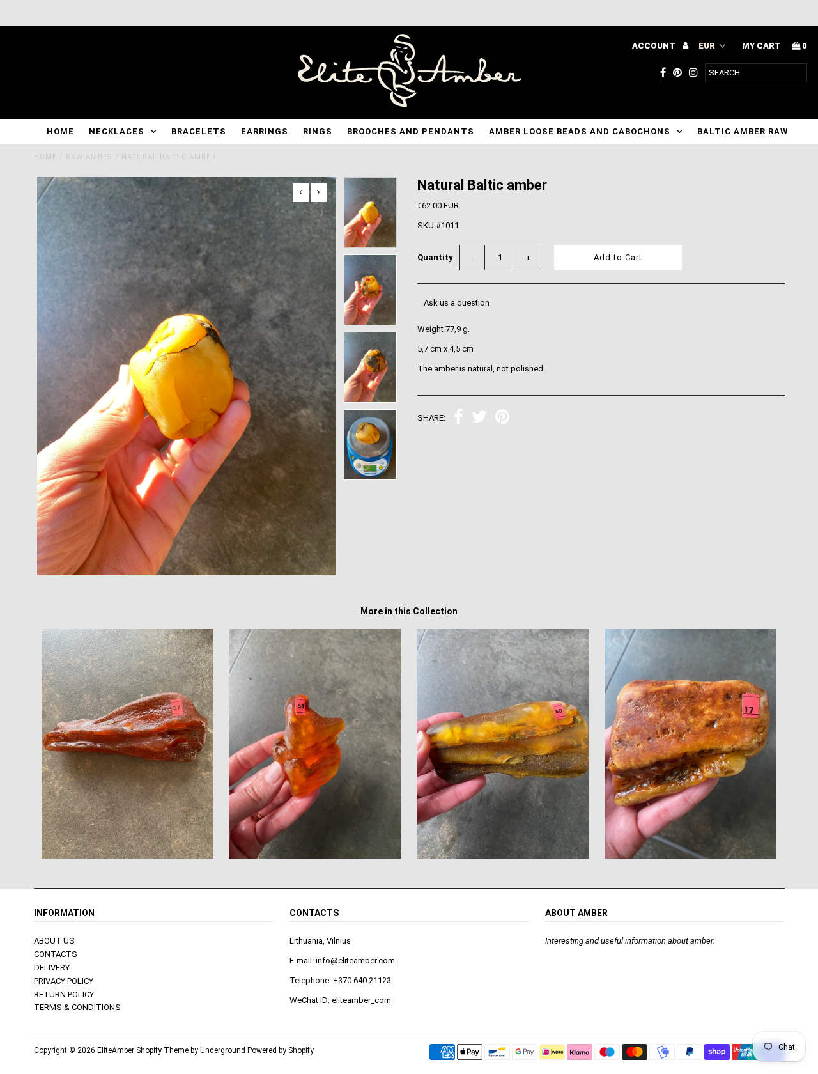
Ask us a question (457, 302)
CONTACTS (55, 954)
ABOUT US (54, 941)
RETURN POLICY (64, 994)
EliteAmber (115, 1050)
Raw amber (89, 157)
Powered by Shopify (280, 1050)
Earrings (264, 131)
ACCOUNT (654, 46)
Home (60, 131)
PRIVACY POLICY (63, 981)
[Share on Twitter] (479, 418)
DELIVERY (52, 967)
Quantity (435, 257)
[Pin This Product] (502, 418)
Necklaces (116, 131)
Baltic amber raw (742, 131)
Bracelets (198, 131)
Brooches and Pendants (410, 131)
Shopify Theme (162, 1050)
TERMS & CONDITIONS (77, 1007)
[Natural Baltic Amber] (127, 855)
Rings (317, 131)
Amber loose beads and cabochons (579, 131)
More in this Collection (409, 611)
